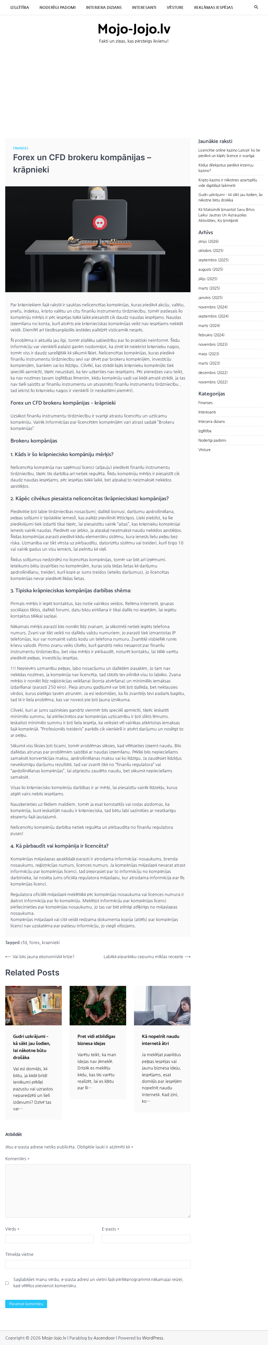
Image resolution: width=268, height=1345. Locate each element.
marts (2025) (209, 288)
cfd (24, 942)
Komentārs (17, 1158)
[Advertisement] (134, 88)
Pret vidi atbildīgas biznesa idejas (96, 1040)
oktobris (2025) (211, 250)
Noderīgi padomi (58, 7)
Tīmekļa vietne (19, 1254)
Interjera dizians (104, 7)
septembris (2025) (213, 260)
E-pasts (111, 1228)
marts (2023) (209, 363)
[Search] (256, 7)
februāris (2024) (211, 335)
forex (34, 942)
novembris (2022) (213, 382)
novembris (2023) (213, 344)
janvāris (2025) (210, 297)
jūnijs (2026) (208, 241)
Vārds (12, 1228)
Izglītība (19, 7)
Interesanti (144, 7)
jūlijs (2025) (207, 279)
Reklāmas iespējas (213, 7)
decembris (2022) (213, 372)
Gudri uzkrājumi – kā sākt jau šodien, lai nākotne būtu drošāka (31, 1047)
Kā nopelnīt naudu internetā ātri (160, 1040)
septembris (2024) (213, 316)
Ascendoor (104, 1337)
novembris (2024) (213, 307)
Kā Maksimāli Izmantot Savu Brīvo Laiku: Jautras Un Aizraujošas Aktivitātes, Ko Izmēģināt (226, 214)
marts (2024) (209, 325)
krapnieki (51, 942)
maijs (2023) (208, 354)
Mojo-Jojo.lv (134, 29)
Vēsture (175, 7)
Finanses (20, 148)
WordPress (152, 1337)
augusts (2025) (210, 269)
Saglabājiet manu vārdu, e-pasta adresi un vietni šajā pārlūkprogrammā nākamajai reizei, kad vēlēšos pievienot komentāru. (98, 1282)
